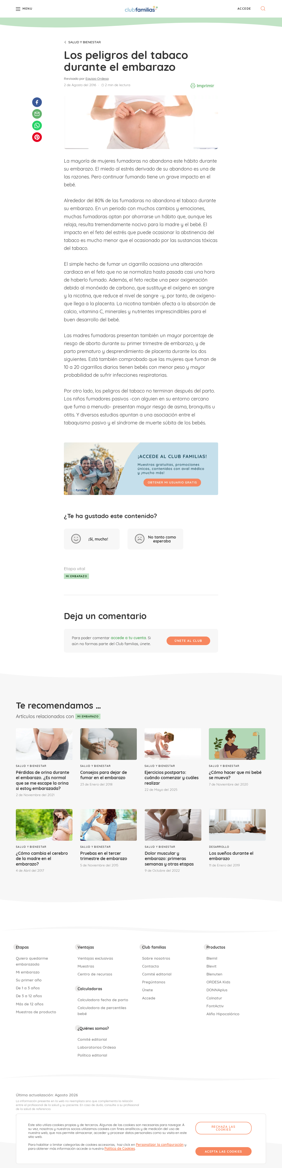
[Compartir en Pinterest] (37, 137)
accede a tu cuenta (128, 637)
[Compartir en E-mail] (37, 114)
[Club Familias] (141, 8)
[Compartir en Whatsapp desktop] (37, 125)
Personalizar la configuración (160, 1145)
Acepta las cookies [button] (223, 1151)
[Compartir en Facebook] (37, 102)
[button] (244, 9)
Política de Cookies (119, 1149)
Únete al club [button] (188, 640)
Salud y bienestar (84, 42)
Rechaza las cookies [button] (224, 1128)
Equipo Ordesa (97, 78)
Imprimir (205, 86)
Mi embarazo (76, 576)
